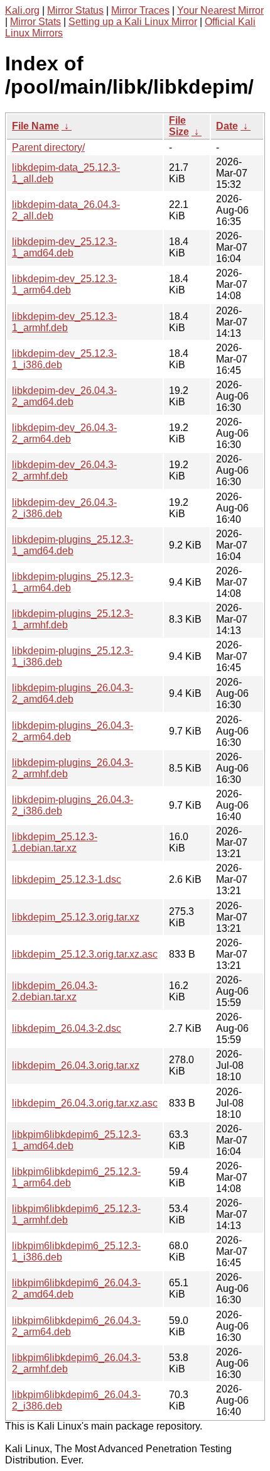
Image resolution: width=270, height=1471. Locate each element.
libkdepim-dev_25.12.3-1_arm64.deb (64, 284)
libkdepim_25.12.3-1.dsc (66, 879)
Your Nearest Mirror (220, 10)
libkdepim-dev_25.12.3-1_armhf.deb (64, 322)
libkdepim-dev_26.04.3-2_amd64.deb (64, 396)
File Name (35, 126)
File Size (179, 126)
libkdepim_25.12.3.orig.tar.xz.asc (85, 954)
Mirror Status (75, 10)
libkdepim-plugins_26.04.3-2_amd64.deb (72, 693)
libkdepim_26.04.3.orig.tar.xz (75, 1065)
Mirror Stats (35, 21)
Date (227, 126)
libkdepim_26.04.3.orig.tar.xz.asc (85, 1103)
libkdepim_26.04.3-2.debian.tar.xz (54, 991)
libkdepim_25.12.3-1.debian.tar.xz (54, 842)
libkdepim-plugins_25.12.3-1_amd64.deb (72, 545)
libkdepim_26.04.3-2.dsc (66, 1028)
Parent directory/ (48, 147)
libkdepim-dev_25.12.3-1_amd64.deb (64, 247)
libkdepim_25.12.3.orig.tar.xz (75, 917)
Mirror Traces (140, 10)
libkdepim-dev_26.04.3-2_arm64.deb (64, 433)
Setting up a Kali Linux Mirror (132, 21)
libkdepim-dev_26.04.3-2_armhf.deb (64, 470)
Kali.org (22, 10)
